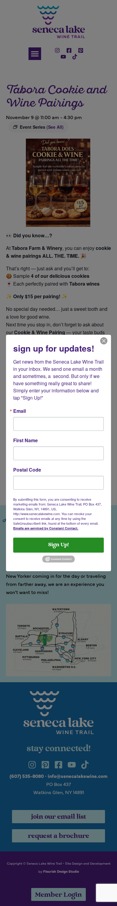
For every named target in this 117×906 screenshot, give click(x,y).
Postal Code (27, 469)
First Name (25, 440)
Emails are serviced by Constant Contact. (45, 528)
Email (19, 411)
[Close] (103, 340)
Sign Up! (58, 545)
